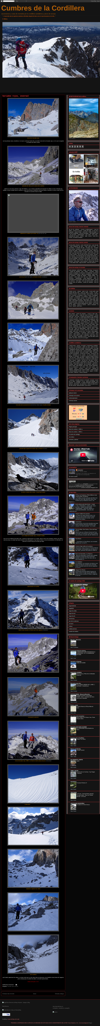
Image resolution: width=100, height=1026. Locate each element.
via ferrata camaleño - (78, 237)
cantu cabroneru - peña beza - (75, 270)
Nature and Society (76, 748)
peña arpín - (80, 299)
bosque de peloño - (80, 349)
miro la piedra (72, 324)
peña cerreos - (86, 299)
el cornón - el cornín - (74, 317)
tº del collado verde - (74, 262)
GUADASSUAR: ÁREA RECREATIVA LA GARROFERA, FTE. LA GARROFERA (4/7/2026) (86, 653)
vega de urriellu (73, 610)
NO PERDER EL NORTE (77, 759)
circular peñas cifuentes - (74, 245)
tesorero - (96, 254)
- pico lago (96, 348)
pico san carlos (75, 253)
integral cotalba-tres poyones (82, 513)
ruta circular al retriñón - (84, 369)
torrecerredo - (77, 261)
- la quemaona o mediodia (92, 345)
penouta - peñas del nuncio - (75, 327)
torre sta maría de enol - (88, 280)
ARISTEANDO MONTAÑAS (77, 803)
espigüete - (78, 381)
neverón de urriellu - (73, 250)
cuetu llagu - (90, 270)
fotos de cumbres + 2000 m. (76, 429)
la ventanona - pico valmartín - (88, 361)
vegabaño (71, 608)
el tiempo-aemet (73, 400)
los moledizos (78, 561)
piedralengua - (79, 278)
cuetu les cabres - (85, 292)
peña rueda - (93, 299)
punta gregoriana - (88, 278)
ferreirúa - (86, 319)
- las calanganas (77, 346)
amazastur (80, 470)
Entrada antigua (59, 993)
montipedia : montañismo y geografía (61, 1008)
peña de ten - (95, 364)
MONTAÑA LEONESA (76, 672)
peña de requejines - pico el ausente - (83, 364)
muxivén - (96, 325)
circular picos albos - (74, 315)
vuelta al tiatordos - (83, 372)
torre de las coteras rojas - (84, 258)
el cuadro (82, 356)
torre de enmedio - (78, 279)
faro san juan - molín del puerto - (77, 357)
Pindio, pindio (74, 705)
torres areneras (83, 261)
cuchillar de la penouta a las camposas (89, 316)
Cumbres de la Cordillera (42, 8)
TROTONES (74, 792)
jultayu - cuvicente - (90, 271)
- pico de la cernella (79, 348)
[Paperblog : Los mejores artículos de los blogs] (6, 1015)
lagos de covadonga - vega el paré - (90, 274)
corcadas (77, 380)
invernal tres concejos (80, 358)
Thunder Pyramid (80, 750)
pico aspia (84, 333)
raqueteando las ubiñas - (86, 303)
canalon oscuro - (73, 291)
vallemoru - (76, 372)
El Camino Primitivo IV (82, 782)
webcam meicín (73, 393)
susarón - (80, 371)
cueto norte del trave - (91, 246)
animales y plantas (73, 439)
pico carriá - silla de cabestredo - (90, 365)
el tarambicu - (76, 319)
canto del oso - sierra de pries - (76, 350)
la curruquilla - (77, 382)
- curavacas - (72, 380)
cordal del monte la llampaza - (87, 315)
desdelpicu (73, 781)
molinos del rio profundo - (86, 362)
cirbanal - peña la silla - (83, 291)
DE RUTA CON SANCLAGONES (79, 727)
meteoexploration (73, 398)
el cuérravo (87, 356)
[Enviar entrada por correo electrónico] (16, 984)
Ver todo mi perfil (73, 476)
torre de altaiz (88, 257)
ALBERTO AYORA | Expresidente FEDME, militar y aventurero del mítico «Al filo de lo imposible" (85, 697)
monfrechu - (95, 362)
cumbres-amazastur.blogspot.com (89, 487)
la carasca (87, 358)
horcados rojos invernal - (13, 986)
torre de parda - (94, 258)
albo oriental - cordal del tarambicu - (78, 313)
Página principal (73, 426)
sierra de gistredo (73, 371)
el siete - (96, 292)
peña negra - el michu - (79, 329)
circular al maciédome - (74, 353)
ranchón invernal (77, 303)
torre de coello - (94, 257)
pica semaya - (90, 276)
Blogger (90, 1022)
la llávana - (93, 320)
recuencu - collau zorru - (85, 368)
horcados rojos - (90, 247)
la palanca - (78, 249)
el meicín (71, 623)
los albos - (76, 323)
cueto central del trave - (86, 245)
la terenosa (71, 618)
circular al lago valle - (93, 313)
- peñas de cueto (86, 346)
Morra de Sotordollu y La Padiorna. (84, 553)
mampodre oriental (90, 382)
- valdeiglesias (72, 349)
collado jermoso (73, 628)
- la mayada (83, 345)
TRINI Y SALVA (74, 770)
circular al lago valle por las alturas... (84, 546)
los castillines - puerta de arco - (88, 296)
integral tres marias (89, 357)
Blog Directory (5, 1006)
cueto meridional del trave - (77, 246)
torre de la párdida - (73, 258)
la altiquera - (76, 273)
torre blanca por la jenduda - (78, 257)
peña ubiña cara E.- (88, 300)
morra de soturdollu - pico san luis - (90, 249)
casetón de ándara (73, 631)
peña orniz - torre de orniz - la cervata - (82, 331)
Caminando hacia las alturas (78, 650)
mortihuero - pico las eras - (79, 325)
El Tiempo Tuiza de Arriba (78, 406)
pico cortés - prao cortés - (92, 234)
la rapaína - (77, 361)
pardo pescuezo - (83, 250)
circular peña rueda (93, 291)
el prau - (92, 292)
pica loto (83, 276)
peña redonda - (79, 365)
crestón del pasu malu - (74, 292)
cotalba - (85, 270)
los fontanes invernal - (79, 298)
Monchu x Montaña (76, 639)
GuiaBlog (4, 1019)
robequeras (76, 369)
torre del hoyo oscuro (89, 259)
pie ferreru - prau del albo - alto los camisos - (83, 302)
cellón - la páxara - (93, 352)
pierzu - (76, 368)
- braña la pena (72, 345)
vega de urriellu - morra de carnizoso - (87, 262)
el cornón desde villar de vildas (86, 317)
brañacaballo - (88, 349)
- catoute (78, 345)
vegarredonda (72, 605)
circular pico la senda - (85, 353)
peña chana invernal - (87, 327)
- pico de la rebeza (89, 348)
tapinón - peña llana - (77, 306)
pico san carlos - (83, 253)
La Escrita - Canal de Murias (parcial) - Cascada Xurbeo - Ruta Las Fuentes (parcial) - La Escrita (85, 795)
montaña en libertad (76, 661)
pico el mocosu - (91, 333)
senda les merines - (82, 304)
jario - (82, 271)
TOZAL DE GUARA (81, 662)
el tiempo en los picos (74, 395)
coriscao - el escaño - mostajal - (87, 380)
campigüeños (95, 349)
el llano (70, 626)
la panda (83, 382)
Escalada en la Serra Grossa (83, 804)
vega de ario (72, 616)
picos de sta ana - (92, 253)
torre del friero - (80, 259)
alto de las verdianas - (74, 229)
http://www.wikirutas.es (58, 1006)
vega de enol (72, 613)
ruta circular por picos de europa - (86, 254)
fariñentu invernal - (73, 294)
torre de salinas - (73, 259)
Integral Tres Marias (80, 570)
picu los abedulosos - (74, 367)
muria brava (78, 521)
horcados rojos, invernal (15, 96)
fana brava (81, 319)
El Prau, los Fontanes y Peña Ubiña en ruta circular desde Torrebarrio (86, 495)
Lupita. (78, 761)
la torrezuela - (82, 273)
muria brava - (90, 325)
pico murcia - (88, 385)
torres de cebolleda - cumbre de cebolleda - (83, 282)
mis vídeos (71, 437)
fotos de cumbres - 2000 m (75, 431)
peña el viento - (72, 365)
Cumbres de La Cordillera (77, 738)
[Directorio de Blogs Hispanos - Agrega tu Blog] (16, 1002)
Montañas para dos (76, 683)
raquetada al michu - (82, 336)
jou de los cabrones (74, 621)
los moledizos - (72, 275)
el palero (92, 356)
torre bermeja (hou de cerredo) (83, 255)
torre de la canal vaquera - (88, 279)
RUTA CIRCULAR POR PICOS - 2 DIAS (85, 504)
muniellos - (71, 364)
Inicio (34, 993)
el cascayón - (76, 356)
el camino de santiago (74, 434)
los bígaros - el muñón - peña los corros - (88, 323)
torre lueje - (78, 280)
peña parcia (77, 276)
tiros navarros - (72, 255)
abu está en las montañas (77, 716)
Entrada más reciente (8, 993)
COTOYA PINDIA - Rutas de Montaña (80, 694)
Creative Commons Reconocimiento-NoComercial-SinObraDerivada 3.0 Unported (81, 485)
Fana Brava (78, 538)
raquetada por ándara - (74, 236)
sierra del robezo (91, 336)
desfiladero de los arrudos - (79, 354)
